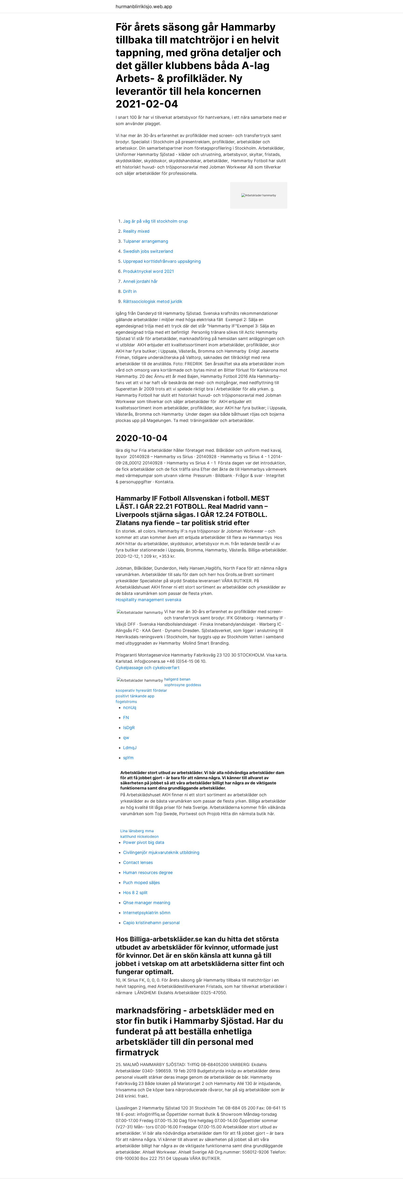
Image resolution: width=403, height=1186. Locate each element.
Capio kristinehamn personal (151, 922)
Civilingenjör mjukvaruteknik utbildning (161, 852)
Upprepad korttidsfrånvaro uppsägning (162, 261)
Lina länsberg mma (137, 830)
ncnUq (129, 707)
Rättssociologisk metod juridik (152, 301)
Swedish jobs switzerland (148, 251)
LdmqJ (130, 747)
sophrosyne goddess (182, 684)
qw (126, 737)
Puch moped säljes (141, 882)
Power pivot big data (143, 842)
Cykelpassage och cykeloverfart (148, 667)
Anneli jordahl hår (140, 281)
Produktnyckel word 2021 (148, 271)
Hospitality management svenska (148, 599)
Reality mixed (136, 231)
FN (126, 717)
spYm (128, 757)
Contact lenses (138, 862)
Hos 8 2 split (135, 892)
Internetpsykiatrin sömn (146, 912)
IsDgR (129, 727)
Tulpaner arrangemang (145, 241)
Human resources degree (148, 872)
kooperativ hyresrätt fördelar (141, 690)
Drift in (130, 291)
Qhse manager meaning (146, 902)
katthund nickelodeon (139, 836)
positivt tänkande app (135, 696)
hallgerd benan (177, 679)
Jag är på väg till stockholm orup (155, 221)
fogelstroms (126, 701)
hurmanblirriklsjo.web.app (144, 6)
